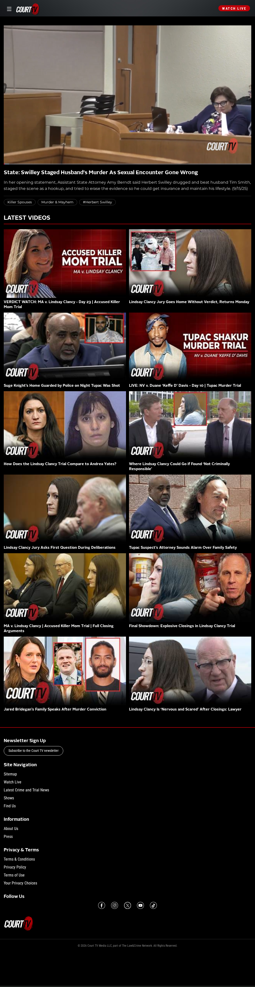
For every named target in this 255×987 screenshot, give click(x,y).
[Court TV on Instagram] (114, 905)
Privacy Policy (15, 867)
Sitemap (10, 774)
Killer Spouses (19, 202)
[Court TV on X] (127, 905)
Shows (9, 798)
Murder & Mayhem (57, 202)
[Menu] (8, 8)
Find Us (10, 806)
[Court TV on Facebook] (101, 905)
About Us (11, 828)
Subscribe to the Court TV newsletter (33, 751)
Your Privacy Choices (20, 883)
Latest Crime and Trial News (26, 790)
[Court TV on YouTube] (140, 905)
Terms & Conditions (19, 859)
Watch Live (234, 8)
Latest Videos (27, 218)
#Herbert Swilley (97, 202)
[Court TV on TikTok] (153, 905)
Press (8, 836)
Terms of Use (14, 875)
